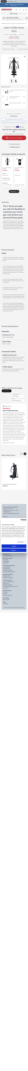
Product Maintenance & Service (10, 586)
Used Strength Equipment (9, 572)
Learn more (21, 126)
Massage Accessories (8, 577)
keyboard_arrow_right (26, 5)
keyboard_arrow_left (2, 5)
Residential (4, 1)
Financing (5, 592)
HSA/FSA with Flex (7, 595)
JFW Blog (5, 603)
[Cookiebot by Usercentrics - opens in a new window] (20, 520)
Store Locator (6, 599)
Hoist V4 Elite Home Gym (7, 167)
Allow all (14, 546)
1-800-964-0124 (6, 512)
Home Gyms (6, 554)
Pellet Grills (5, 563)
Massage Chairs (6, 576)
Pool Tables (5, 560)
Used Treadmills (6, 567)
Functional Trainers (7, 555)
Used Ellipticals (6, 568)
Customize (13, 550)
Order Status (6, 583)
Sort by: (13, 398)
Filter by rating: (16, 394)
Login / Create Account (8, 581)
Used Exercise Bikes (7, 570)
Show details (20, 542)
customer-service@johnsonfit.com (11, 513)
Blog (16, 1)
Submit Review (6, 391)
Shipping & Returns (7, 585)
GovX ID (5, 593)
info (12, 91)
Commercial (10, 1)
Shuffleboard (6, 561)
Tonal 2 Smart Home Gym (19, 167)
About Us (5, 516)
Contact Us (5, 588)
